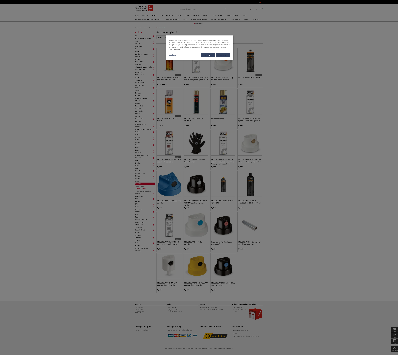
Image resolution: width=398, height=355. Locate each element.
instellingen (172, 55)
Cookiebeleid (176, 49)
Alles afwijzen (208, 55)
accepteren (223, 55)
